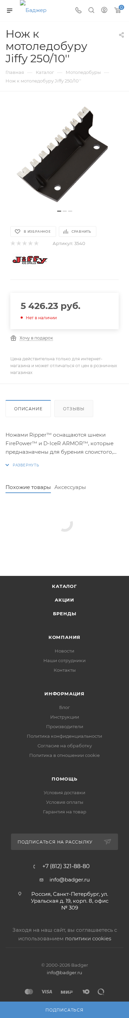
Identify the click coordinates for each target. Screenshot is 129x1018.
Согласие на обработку (64, 745)
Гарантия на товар (64, 811)
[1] (12, 243)
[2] (18, 243)
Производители (64, 726)
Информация (64, 693)
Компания (64, 637)
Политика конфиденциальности (64, 736)
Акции (64, 600)
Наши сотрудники (64, 660)
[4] (30, 243)
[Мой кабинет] (104, 11)
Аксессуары (70, 487)
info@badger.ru (70, 879)
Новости (64, 651)
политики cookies (88, 938)
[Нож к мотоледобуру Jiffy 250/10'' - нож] (64, 154)
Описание (28, 408)
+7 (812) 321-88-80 (66, 866)
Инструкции (64, 717)
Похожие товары (28, 487)
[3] (24, 243)
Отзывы (74, 408)
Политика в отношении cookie (64, 755)
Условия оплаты (64, 802)
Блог (64, 707)
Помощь (64, 779)
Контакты (65, 670)
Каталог (64, 586)
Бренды (64, 613)
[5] (36, 243)
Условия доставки (64, 792)
